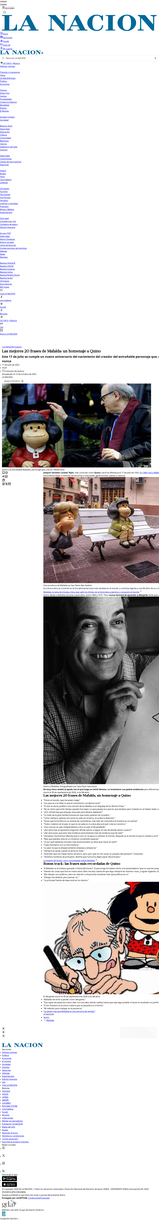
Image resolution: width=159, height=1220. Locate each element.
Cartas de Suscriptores (10, 161)
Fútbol (3, 170)
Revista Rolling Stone (10, 275)
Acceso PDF (5, 233)
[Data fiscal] (3, 1215)
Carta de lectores (8, 245)
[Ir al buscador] (4, 12)
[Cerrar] (42, 53)
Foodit (6, 41)
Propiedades (6, 99)
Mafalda (50, 1020)
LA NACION (8, 347)
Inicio (5, 34)
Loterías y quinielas (9, 203)
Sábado (3, 251)
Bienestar (4, 141)
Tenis (2, 176)
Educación (5, 132)
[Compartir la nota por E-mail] (9, 484)
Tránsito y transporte (10, 72)
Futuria (3, 90)
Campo (3, 96)
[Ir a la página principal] (79, 30)
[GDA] (9, 1207)
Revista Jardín (6, 278)
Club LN (6, 45)
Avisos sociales (7, 242)
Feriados (4, 200)
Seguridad (5, 129)
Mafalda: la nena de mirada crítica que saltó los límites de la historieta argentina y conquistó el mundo (91, 592)
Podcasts (4, 206)
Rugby (3, 173)
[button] (79, 192)
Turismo (4, 191)
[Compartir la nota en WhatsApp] (6, 476)
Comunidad (5, 138)
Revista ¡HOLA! (7, 266)
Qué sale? (4, 218)
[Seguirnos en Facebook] (3, 1148)
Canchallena (5, 179)
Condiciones (34, 1198)
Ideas (2, 254)
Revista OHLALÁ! (7, 263)
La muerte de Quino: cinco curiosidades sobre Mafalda (69, 860)
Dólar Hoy (4, 93)
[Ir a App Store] (9, 1186)
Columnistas (6, 158)
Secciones (7, 37)
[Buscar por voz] (155, 58)
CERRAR (3, 2)
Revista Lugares (7, 269)
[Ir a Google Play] (9, 1180)
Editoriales (5, 155)
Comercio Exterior (8, 102)
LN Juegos (4, 188)
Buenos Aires (6, 126)
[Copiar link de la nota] (3, 480)
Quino (46, 1017)
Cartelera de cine (8, 221)
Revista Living (6, 272)
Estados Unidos (7, 117)
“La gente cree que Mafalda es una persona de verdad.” (69, 1011)
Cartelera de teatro (9, 224)
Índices (3, 108)
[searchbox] (78, 58)
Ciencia (3, 144)
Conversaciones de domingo (13, 248)
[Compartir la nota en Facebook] (3, 484)
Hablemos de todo (8, 146)
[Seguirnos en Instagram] (3, 1164)
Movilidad (4, 105)
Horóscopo (5, 197)
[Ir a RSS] (3, 1171)
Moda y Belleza (7, 209)
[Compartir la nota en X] (6, 484)
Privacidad (45, 1198)
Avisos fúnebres (7, 239)
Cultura (3, 135)
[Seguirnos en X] (3, 1156)
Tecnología (5, 194)
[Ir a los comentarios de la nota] (6, 473)
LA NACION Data (7, 78)
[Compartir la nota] (3, 476)
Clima (2, 75)
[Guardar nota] (3, 473)
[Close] (3, 1028)
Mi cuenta (7, 48)
